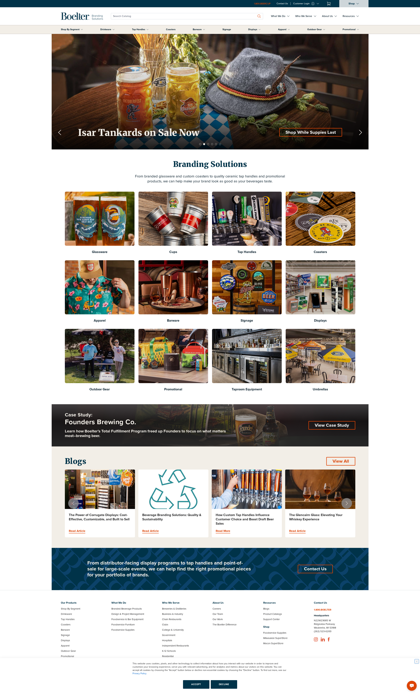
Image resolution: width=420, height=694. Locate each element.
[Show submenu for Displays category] (259, 29)
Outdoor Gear (314, 29)
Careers (217, 608)
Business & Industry (172, 614)
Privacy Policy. (140, 673)
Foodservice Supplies (122, 629)
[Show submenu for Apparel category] (288, 29)
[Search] (259, 16)
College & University (173, 629)
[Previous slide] (60, 132)
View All (341, 461)
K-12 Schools (169, 650)
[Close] (417, 661)
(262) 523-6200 (322, 631)
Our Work (218, 619)
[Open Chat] (412, 686)
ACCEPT (196, 684)
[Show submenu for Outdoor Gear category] (324, 29)
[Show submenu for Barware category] (204, 29)
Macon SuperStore (273, 643)
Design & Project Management (127, 614)
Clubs (165, 624)
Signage (226, 29)
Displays (252, 29)
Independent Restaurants (175, 645)
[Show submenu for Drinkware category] (113, 29)
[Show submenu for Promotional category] (358, 29)
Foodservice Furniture (123, 624)
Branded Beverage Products (126, 608)
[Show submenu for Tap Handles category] (147, 29)
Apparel (282, 29)
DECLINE (224, 684)
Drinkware (105, 29)
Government (168, 635)
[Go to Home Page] (82, 16)
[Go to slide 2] (204, 144)
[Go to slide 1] (200, 144)
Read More (149, 531)
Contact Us (315, 569)
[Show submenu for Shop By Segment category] (82, 29)
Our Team (218, 614)
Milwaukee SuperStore (275, 638)
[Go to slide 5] (216, 144)
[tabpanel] (210, 91)
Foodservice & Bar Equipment (127, 619)
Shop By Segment (70, 29)
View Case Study (332, 425)
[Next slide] (360, 132)
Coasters (171, 29)
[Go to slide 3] (208, 144)
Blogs (266, 608)
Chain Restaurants (171, 619)
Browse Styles (321, 132)
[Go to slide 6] (220, 144)
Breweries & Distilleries (174, 608)
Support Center (271, 619)
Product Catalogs (272, 614)
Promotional (349, 29)
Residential (168, 656)
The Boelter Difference (224, 624)
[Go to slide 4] (212, 144)
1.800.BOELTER (322, 609)
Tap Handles (138, 29)
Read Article (77, 531)
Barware (197, 29)
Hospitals (167, 640)
